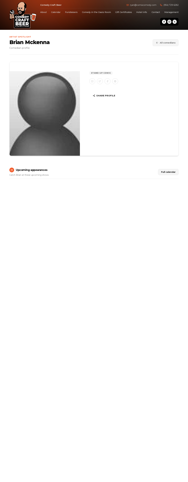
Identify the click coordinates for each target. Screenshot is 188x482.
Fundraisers (71, 12)
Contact (156, 12)
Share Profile (105, 95)
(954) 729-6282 (171, 5)
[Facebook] (164, 22)
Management (171, 12)
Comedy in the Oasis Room (96, 12)
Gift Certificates (123, 12)
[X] (175, 22)
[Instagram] (169, 22)
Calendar (56, 12)
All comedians (168, 42)
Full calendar (168, 172)
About (43, 12)
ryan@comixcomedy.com (143, 5)
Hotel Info (141, 12)
